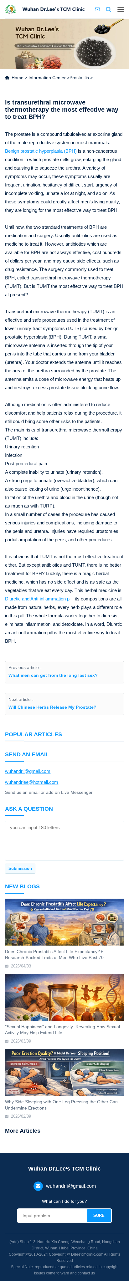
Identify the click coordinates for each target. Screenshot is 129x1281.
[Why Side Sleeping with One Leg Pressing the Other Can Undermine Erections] (64, 1072)
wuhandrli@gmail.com (27, 771)
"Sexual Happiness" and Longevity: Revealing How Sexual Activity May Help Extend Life (62, 1029)
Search (108, 9)
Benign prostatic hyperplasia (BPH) (41, 151)
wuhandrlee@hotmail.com (31, 782)
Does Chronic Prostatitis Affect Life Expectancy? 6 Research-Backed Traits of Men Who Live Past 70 (54, 954)
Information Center (47, 77)
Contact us (97, 9)
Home (17, 77)
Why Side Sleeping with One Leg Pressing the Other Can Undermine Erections (61, 1104)
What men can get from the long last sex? (53, 675)
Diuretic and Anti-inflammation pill (38, 598)
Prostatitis (79, 77)
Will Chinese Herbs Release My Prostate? (52, 707)
